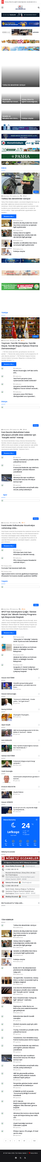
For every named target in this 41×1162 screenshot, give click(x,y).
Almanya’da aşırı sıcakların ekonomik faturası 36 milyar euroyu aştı (24, 479)
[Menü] (2, 8)
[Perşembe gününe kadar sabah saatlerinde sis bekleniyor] (2, 1083)
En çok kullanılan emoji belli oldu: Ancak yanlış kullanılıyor (25, 488)
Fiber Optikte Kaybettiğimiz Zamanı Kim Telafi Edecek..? (25, 747)
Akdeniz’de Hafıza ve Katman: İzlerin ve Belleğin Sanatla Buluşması (25, 649)
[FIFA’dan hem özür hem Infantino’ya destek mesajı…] (2, 550)
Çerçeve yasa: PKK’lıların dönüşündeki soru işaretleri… (24, 395)
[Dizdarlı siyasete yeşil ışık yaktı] (2, 1024)
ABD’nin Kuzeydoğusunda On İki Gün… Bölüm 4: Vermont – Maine (26, 731)
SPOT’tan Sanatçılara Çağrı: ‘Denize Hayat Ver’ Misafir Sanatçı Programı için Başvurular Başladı (18, 614)
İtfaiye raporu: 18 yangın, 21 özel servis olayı (25, 1132)
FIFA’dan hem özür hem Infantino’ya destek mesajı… (24, 553)
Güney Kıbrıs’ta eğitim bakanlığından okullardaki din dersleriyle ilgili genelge (24, 235)
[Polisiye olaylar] (30, 112)
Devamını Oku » (9, 216)
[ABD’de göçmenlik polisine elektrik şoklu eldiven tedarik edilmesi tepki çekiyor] (2, 1073)
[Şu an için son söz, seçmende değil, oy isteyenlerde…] (6, 810)
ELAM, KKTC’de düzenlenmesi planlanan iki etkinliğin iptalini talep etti (24, 970)
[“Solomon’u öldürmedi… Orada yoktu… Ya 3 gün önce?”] (6, 702)
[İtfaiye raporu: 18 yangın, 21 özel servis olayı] (2, 1131)
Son (34, 1140)
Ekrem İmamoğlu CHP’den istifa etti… (25, 372)
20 (24, 1140)
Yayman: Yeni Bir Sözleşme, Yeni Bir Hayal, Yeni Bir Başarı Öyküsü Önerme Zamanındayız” (19, 346)
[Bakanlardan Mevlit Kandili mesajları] (2, 1016)
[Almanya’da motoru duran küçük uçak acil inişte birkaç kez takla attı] (2, 1113)
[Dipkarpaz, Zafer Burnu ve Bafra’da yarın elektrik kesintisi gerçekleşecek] (2, 1006)
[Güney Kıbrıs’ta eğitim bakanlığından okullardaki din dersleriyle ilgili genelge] (30, 95)
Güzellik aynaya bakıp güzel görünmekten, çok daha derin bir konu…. (24, 685)
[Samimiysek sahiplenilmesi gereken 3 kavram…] (6, 779)
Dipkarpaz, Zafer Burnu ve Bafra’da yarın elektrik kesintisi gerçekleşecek (25, 1008)
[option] (20, 87)
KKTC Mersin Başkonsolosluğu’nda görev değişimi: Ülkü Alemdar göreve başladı (25, 1104)
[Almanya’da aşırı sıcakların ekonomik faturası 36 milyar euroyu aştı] (6, 477)
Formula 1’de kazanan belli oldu (13, 568)
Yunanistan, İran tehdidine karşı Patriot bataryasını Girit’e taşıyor (26, 1039)
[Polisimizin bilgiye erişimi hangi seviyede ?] (6, 763)
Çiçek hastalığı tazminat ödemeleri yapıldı (22, 1124)
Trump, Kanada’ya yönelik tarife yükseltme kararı (26, 461)
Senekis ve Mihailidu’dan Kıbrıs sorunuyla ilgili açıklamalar (21, 2)
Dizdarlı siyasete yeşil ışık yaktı (25, 1024)
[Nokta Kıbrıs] (20, 7)
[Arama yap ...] (39, 8)
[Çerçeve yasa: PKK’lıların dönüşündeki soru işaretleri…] (2, 392)
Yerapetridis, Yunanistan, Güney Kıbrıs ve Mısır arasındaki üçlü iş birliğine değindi (25, 980)
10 (19, 1140)
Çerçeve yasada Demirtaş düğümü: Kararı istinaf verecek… (26, 387)
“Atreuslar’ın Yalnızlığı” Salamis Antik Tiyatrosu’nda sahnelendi (25, 640)
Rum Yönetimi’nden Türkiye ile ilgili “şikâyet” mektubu (25, 999)
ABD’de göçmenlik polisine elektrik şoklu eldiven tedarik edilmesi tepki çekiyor (24, 1075)
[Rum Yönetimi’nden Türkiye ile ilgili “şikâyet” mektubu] (6, 1000)
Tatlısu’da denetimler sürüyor (13, 85)
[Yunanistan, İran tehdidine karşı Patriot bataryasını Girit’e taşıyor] (2, 1038)
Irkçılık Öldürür (18, 792)
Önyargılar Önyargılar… (21, 715)
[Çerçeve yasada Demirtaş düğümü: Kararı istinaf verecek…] (2, 384)
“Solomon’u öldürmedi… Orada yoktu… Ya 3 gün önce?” (24, 700)
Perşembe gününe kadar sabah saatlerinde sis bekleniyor (25, 1084)
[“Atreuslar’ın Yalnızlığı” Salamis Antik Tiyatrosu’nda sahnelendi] (2, 637)
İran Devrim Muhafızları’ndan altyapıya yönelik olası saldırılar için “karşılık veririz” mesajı (18, 435)
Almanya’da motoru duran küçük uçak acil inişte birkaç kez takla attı (26, 1115)
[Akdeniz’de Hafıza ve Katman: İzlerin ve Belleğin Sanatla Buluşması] (6, 647)
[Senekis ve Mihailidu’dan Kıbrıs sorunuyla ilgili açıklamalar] (10, 112)
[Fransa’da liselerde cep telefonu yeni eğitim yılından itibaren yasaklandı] (2, 465)
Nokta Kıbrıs (6, 196)
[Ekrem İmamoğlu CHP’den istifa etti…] (2, 368)
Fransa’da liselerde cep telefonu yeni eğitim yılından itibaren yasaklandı (26, 469)
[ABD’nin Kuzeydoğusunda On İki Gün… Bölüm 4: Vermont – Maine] (6, 732)
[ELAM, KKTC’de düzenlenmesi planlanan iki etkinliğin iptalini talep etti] (2, 968)
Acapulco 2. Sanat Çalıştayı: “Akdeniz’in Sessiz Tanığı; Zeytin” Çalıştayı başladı (26, 669)
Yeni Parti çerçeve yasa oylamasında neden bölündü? (25, 379)
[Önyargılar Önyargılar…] (6, 717)
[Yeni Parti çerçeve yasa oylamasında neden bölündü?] (2, 376)
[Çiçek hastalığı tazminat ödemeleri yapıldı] (2, 1123)
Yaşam (4, 581)
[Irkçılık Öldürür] (6, 794)
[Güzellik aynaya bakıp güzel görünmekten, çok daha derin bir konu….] (6, 685)
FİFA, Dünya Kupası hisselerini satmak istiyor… (24, 561)
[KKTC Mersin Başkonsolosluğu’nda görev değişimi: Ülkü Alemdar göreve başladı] (2, 1101)
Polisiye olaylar (27, 118)
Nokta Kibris (34, 1153)
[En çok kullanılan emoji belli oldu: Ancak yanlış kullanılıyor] (2, 485)
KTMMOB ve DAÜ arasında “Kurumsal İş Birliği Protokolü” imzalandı (25, 1093)
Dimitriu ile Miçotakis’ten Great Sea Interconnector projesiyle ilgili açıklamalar (25, 225)
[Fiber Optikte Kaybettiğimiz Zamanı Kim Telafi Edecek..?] (6, 748)
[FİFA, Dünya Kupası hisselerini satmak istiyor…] (2, 558)
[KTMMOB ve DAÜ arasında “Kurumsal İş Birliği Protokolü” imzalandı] (2, 1091)
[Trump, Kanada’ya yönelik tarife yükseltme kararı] (2, 457)
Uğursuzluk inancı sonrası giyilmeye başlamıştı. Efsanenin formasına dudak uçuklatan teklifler (19, 575)
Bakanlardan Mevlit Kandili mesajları (23, 1017)
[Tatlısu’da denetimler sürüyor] (20, 70)
